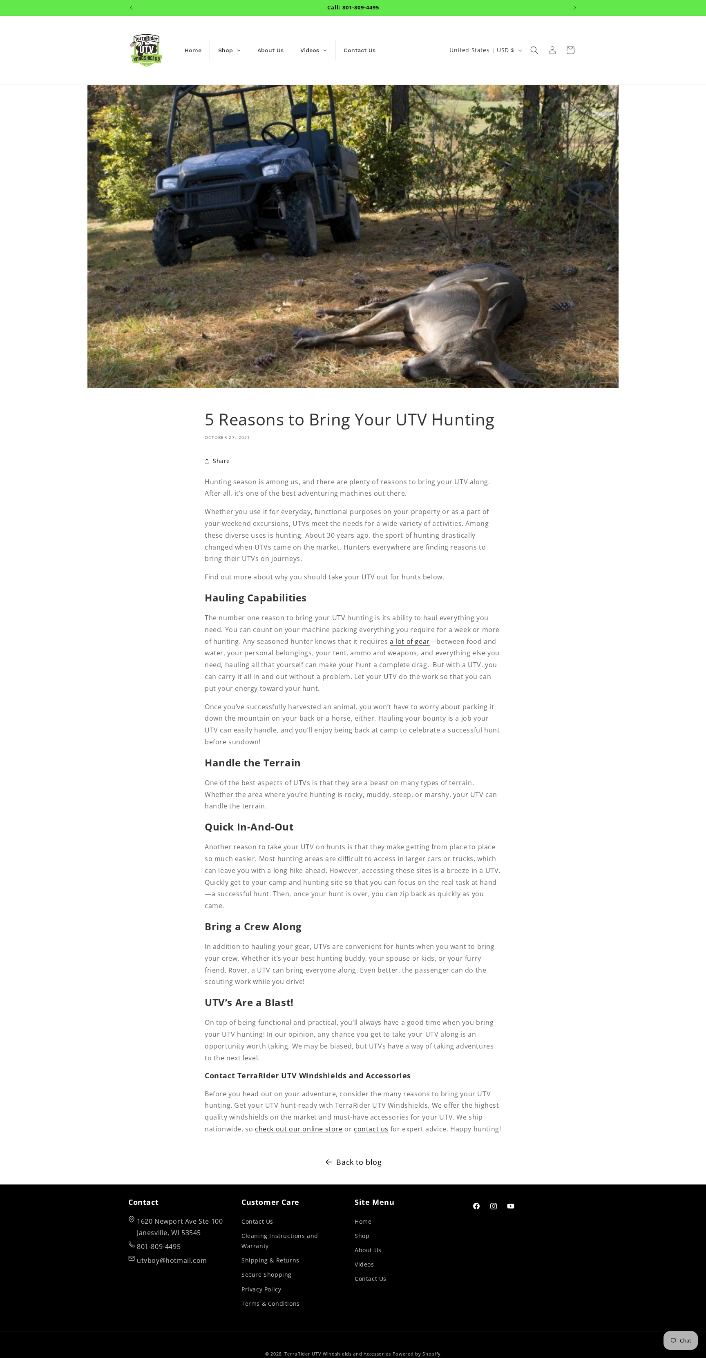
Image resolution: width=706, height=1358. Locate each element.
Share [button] (221, 461)
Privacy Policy (261, 1289)
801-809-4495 (159, 1246)
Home (363, 1221)
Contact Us (257, 1221)
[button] (534, 50)
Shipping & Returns (270, 1260)
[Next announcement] (575, 8)
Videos (364, 1264)
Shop (362, 1235)
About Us (368, 1250)
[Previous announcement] (131, 8)
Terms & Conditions (270, 1303)
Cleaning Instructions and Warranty (279, 1240)
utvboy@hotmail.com (172, 1260)
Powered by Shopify (417, 1354)
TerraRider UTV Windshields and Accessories (337, 1354)
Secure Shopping (266, 1274)
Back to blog (359, 1162)
